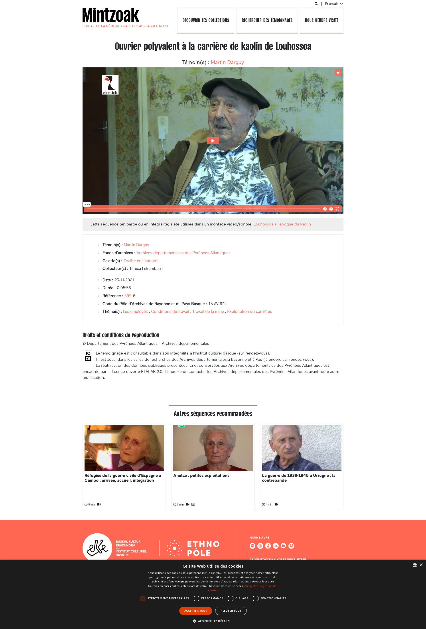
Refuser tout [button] (231, 611)
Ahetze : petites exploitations (201, 475)
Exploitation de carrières (249, 311)
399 (128, 296)
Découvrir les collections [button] (206, 20)
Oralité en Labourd (141, 261)
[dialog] (213, 594)
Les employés (135, 311)
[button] (213, 621)
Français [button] (332, 4)
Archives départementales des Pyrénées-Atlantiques (183, 253)
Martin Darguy (227, 62)
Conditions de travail (170, 311)
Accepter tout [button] (195, 611)
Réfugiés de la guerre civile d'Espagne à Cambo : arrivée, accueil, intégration (123, 478)
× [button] (421, 565)
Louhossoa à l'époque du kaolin (282, 224)
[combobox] (415, 565)
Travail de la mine (208, 311)
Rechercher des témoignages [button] (267, 20)
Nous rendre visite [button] (321, 20)
